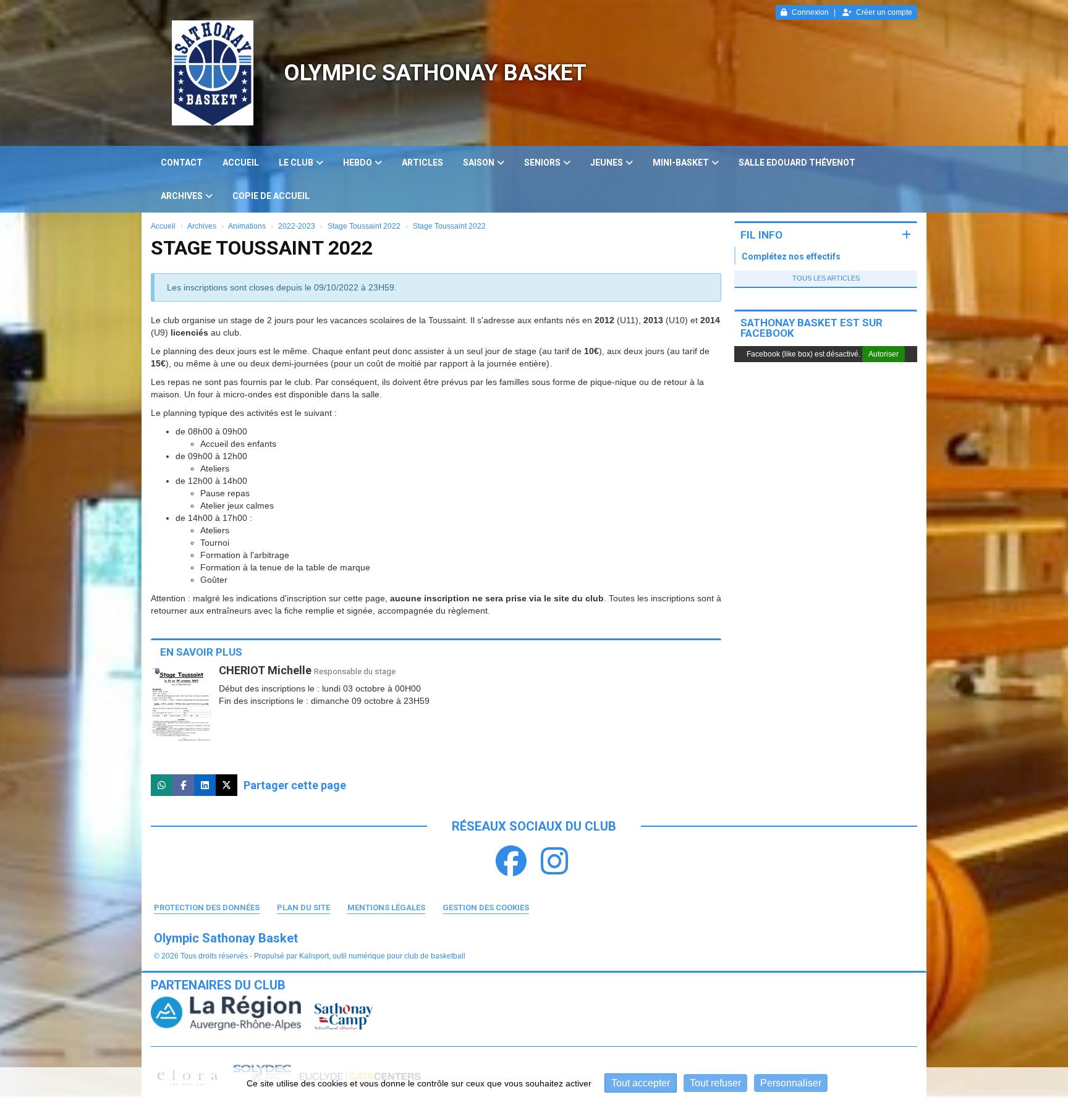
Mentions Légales (386, 907)
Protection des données (207, 907)
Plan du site (303, 907)
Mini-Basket (681, 162)
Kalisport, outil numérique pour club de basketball (382, 956)
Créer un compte (884, 12)
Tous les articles (826, 278)
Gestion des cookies (486, 907)
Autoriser (883, 354)
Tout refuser (715, 1083)
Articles (422, 162)
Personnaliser (790, 1083)
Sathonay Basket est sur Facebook (811, 327)
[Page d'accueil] (212, 72)
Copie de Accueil (271, 196)
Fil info (761, 235)
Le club (296, 162)
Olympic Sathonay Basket (435, 73)
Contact (182, 162)
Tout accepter (640, 1083)
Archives (182, 196)
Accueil (240, 162)
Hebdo (357, 162)
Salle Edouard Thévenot (797, 162)
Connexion (810, 12)
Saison (478, 162)
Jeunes (606, 162)
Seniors (542, 162)
